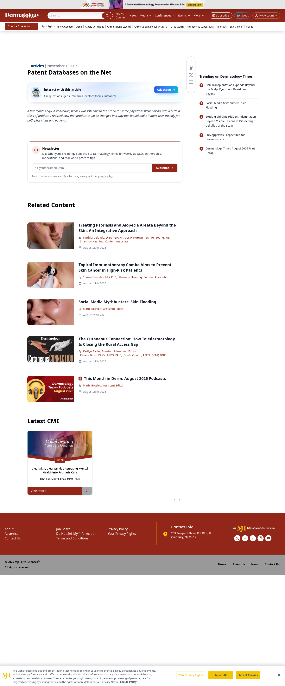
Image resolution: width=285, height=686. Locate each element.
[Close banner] (280, 5)
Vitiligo (249, 26)
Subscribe (162, 168)
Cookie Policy (128, 682)
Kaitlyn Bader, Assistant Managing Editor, (109, 351)
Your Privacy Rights (122, 533)
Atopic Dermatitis (94, 26)
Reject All (220, 675)
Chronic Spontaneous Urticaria (151, 26)
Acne (79, 26)
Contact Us (13, 538)
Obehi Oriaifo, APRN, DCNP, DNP (145, 355)
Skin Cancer (236, 26)
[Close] (279, 675)
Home (222, 564)
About (9, 529)
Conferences (163, 15)
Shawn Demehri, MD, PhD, (100, 277)
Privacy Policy (118, 529)
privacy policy (105, 176)
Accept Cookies (248, 675)
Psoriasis (222, 26)
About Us (238, 564)
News (133, 15)
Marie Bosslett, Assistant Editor (103, 309)
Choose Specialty (19, 26)
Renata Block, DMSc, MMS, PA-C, (101, 355)
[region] (142, 675)
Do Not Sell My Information (76, 533)
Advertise (11, 533)
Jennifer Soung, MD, (158, 237)
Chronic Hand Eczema (119, 26)
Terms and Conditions (72, 538)
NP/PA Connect (121, 15)
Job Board (63, 529)
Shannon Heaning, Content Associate (104, 241)
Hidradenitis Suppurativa (200, 26)
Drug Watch (177, 26)
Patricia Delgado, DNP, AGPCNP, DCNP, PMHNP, (113, 237)
